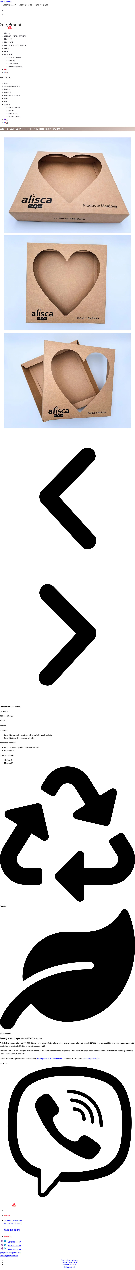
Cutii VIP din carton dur (69, 1262)
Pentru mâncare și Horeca (69, 1260)
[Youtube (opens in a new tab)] (5, 18)
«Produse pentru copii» (91, 1059)
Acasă (6, 83)
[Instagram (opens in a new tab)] (5, 14)
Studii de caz (12, 114)
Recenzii (11, 111)
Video (6, 98)
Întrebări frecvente (14, 117)
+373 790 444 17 (9, 5)
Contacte (7, 104)
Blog (5, 101)
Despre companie (14, 108)
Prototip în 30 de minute (12, 95)
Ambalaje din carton (69, 1264)
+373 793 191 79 (25, 5)
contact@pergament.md (9, 1256)
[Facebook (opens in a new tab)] (5, 10)
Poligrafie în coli (69, 1267)
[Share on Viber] (69, 1197)
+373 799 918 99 (41, 5)
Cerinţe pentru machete (12, 86)
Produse (7, 89)
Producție (7, 92)
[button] (67, 499)
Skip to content (5, 1)
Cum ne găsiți (12, 1229)
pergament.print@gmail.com (10, 1253)
